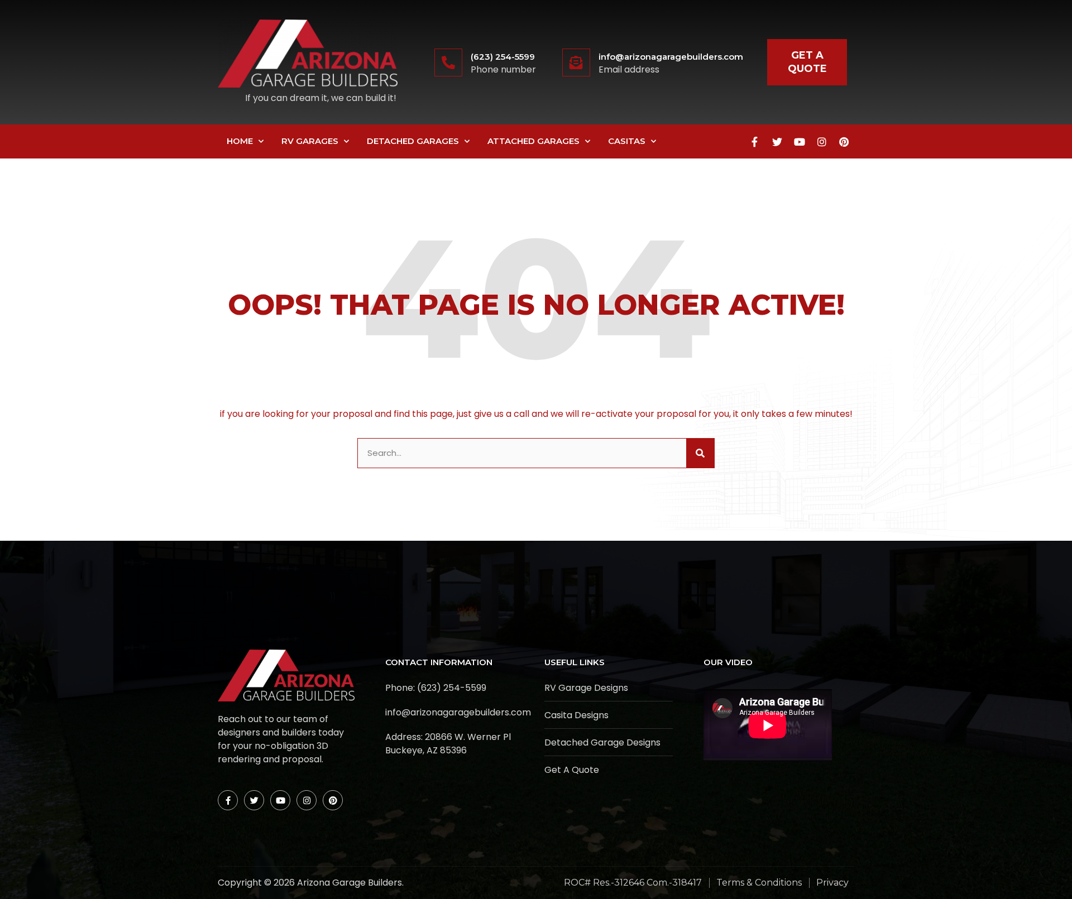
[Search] (700, 453)
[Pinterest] (844, 142)
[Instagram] (822, 142)
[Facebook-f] (755, 142)
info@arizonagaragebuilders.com (671, 56)
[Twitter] (777, 142)
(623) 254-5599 (503, 56)
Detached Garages (413, 141)
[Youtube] (799, 142)
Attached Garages (533, 141)
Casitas (626, 141)
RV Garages (309, 141)
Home (240, 141)
